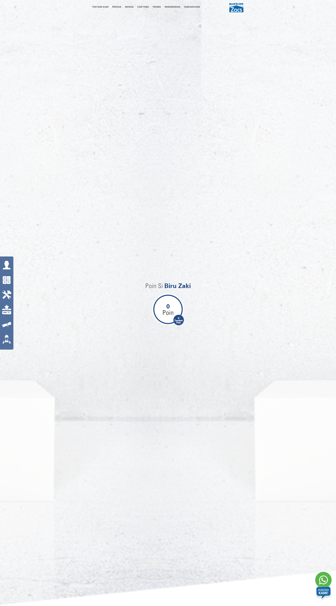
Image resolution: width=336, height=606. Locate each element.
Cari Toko (143, 7)
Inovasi (129, 7)
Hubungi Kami (192, 7)
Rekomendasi (172, 7)
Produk (116, 7)
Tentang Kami (100, 7)
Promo (157, 7)
